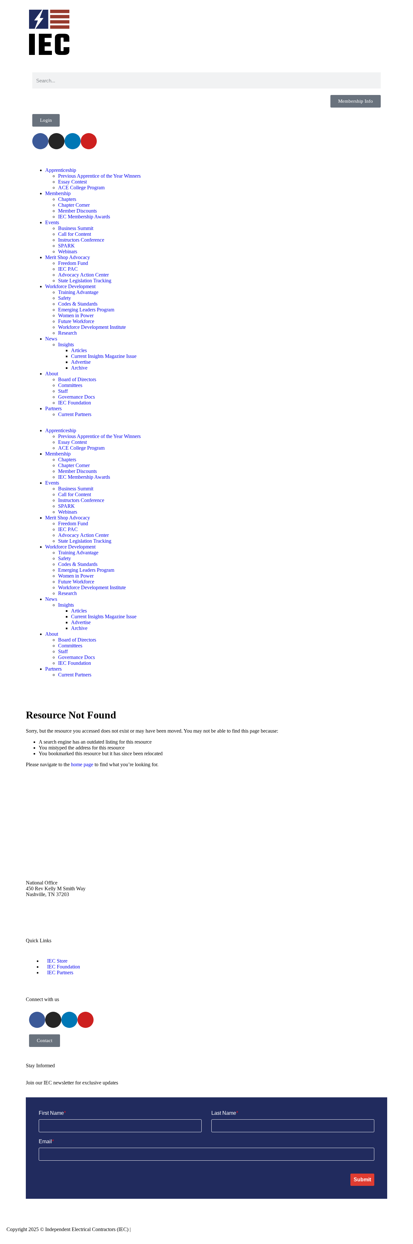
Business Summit (75, 228)
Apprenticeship (60, 170)
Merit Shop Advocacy (67, 257)
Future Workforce (76, 321)
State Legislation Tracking (84, 280)
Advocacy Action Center (83, 274)
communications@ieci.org (52, 860)
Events (52, 222)
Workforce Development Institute (92, 327)
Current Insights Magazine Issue (103, 356)
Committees (70, 385)
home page (82, 764)
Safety (64, 298)
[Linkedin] (73, 141)
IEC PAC (68, 269)
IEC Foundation (74, 402)
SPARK (66, 245)
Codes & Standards (77, 304)
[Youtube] (89, 141)
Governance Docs (76, 397)
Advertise (81, 362)
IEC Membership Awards (84, 216)
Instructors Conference (81, 240)
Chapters (67, 199)
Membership (58, 193)
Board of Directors (77, 379)
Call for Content (74, 234)
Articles (79, 350)
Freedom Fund (73, 263)
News (51, 338)
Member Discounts (77, 211)
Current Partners (74, 414)
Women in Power (76, 315)
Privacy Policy (147, 1229)
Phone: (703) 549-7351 (49, 917)
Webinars (67, 251)
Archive (79, 368)
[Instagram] (56, 141)
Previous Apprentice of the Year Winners (99, 176)
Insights (66, 344)
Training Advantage (78, 292)
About (51, 373)
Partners (53, 408)
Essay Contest (72, 181)
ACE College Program (81, 187)
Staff (63, 391)
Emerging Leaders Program (86, 309)
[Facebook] (40, 141)
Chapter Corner (74, 205)
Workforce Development (70, 286)
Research (67, 333)
